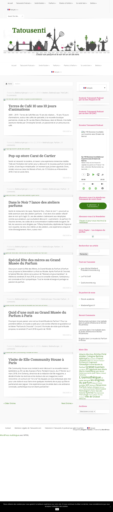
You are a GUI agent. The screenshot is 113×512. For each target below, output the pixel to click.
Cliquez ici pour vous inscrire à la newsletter (92, 222)
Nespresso (101, 385)
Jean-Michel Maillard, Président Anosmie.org (90, 269)
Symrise (90, 392)
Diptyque (101, 360)
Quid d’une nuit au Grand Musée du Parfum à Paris (37, 314)
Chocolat (56, 299)
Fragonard (93, 362)
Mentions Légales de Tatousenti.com (28, 428)
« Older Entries (10, 403)
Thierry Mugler (84, 395)
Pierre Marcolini (96, 391)
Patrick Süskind (100, 389)
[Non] (110, 507)
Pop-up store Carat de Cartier (32, 156)
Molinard (92, 385)
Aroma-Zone (100, 354)
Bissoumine (92, 359)
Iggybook (93, 369)
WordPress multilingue (9, 435)
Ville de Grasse (92, 396)
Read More (66, 131)
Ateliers (45, 93)
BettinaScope (54, 93)
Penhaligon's (85, 390)
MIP (87, 385)
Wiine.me (82, 399)
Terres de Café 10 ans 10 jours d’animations (32, 107)
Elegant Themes (86, 430)
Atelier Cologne (87, 356)
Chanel (99, 358)
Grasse (90, 367)
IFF (87, 369)
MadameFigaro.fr (88, 305)
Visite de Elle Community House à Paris (36, 361)
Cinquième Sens (85, 360)
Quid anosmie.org (88, 282)
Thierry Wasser (93, 395)
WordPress (105, 430)
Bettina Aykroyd (21, 93)
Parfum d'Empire (93, 387)
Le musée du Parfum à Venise (93, 339)
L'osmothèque (90, 377)
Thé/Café (64, 93)
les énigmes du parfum (91, 381)
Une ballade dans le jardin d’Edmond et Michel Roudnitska (93, 323)
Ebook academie (87, 299)
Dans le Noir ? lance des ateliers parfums (34, 204)
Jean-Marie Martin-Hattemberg (93, 370)
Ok (57, 509)
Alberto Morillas (86, 354)
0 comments (12, 95)
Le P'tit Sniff (86, 276)
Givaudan (84, 364)
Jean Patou (96, 373)
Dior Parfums (95, 360)
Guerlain (100, 367)
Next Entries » (67, 403)
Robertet (82, 393)
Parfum (57, 142)
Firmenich (83, 362)
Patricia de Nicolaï (89, 389)
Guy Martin (82, 369)
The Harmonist (99, 393)
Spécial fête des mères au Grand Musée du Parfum (34, 261)
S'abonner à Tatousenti (93, 206)
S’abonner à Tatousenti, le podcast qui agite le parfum (64, 428)
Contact (8, 428)
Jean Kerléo (88, 373)
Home (10, 84)
